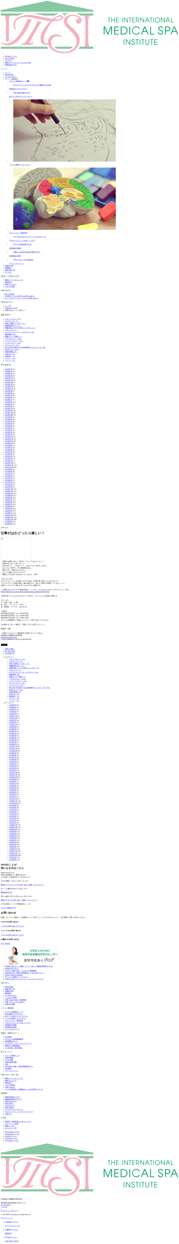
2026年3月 (8, 378)
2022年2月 (8, 458)
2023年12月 (9, 410)
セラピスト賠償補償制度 (14, 1039)
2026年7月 (8, 369)
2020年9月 (8, 495)
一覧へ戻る (11, 651)
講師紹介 (8, 993)
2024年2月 (8, 406)
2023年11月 (9, 413)
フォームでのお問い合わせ (28, 298)
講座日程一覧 (10, 989)
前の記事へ (10, 649)
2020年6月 (8, 502)
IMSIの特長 (9, 987)
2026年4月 (8, 376)
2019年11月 (9, 517)
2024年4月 (8, 402)
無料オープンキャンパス (18, 62)
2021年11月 (9, 465)
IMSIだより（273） (12, 349)
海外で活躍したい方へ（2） (15, 323)
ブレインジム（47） (12, 345)
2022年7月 (8, 448)
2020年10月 (9, 493)
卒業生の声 (9, 991)
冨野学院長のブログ (12, 1097)
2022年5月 (8, 452)
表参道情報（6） (11, 352)
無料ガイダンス (11, 284)
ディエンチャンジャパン (14, 1109)
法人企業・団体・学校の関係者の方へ (19, 1066)
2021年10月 (9, 467)
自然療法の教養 (11, 1025)
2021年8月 (8, 471)
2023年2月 (8, 432)
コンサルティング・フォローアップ (18, 1043)
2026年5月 (8, 373)
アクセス (8, 60)
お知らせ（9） (10, 354)
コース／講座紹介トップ (18, 81)
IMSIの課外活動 (11, 1062)
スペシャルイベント (12, 1029)
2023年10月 (9, 415)
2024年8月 (8, 393)
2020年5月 (8, 504)
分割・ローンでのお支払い (15, 1002)
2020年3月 (8, 509)
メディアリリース (11, 1071)
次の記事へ (9, 653)
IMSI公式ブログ (11, 1101)
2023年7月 (8, 421)
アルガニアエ (10, 1105)
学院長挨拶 (9, 1058)
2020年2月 (8, 511)
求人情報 (8, 1037)
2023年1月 (8, 434)
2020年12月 (9, 489)
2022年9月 (8, 443)
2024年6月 (8, 397)
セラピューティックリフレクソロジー (19, 1112)
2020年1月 (8, 513)
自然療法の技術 (11, 1027)
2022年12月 (9, 437)
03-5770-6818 (9, 58)
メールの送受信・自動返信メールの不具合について (24, 1089)
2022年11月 (9, 439)
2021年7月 (8, 474)
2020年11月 (9, 491)
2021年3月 (8, 482)
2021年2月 (8, 485)
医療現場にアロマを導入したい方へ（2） (20, 328)
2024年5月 (8, 400)
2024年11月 (9, 389)
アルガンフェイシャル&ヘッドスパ (18, 1023)
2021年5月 (8, 478)
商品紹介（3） (10, 356)
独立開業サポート (11, 1041)
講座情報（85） (11, 334)
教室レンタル (10, 1126)
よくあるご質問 (11, 998)
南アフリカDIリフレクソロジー (16, 1016)
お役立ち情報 (10, 1004)
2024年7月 (8, 395)
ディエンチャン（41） (13, 343)
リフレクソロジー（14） (14, 341)
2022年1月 (8, 461)
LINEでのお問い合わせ (25, 296)
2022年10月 (9, 441)
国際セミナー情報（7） (13, 336)
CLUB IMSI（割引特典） (14, 1048)
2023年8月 (8, 419)
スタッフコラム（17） (13, 319)
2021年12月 (9, 463)
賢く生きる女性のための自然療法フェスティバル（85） (25, 347)
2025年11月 (9, 380)
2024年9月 (8, 391)
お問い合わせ (10, 1087)
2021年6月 (8, 476)
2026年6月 (8, 371)
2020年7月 (8, 500)
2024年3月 (8, 404)
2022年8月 (8, 445)
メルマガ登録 (10, 286)
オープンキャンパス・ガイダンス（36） (20, 332)
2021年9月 (8, 469)
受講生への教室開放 (12, 1046)
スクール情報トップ (12, 1055)
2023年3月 (8, 430)
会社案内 (8, 1068)
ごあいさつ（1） (11, 330)
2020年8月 (8, 498)
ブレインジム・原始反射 (18, 233)
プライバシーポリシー (10, 1211)
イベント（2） (10, 360)
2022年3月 (8, 456)
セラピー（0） (10, 358)
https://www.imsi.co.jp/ (9, 637)
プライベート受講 (11, 1124)
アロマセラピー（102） (13, 339)
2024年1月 (8, 408)
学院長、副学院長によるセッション (18, 1121)
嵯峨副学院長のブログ (13, 1099)
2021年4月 (8, 480)
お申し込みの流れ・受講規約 (16, 1000)
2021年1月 (8, 487)
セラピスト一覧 (11, 1128)
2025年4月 (8, 387)
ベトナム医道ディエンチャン (20, 165)
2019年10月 (9, 519)
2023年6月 (8, 424)
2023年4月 (8, 428)
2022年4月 (8, 454)
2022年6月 (8, 450)
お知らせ (8, 1114)
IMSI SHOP (9, 1103)
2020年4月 (8, 506)
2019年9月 (8, 522)
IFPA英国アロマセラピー (14, 1014)
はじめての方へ (11, 995)
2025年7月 (8, 384)
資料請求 (11, 65)
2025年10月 (9, 382)
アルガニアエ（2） (12, 321)
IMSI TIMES (9, 1107)
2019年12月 (9, 515)
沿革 (6, 1064)
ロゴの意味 (9, 1060)
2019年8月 (8, 524)
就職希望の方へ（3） (13, 326)
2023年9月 (8, 417)
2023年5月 (8, 426)
